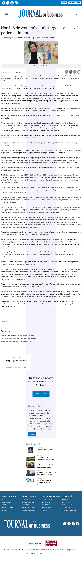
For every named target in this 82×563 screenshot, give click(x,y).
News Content (9, 496)
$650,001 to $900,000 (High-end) (41, 426)
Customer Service (51, 496)
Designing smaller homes (16, 360)
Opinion (4, 510)
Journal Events (67, 505)
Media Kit (44, 510)
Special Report (7, 502)
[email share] (78, 72)
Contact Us (65, 502)
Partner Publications (28, 510)
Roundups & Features (8, 507)
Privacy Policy (66, 507)
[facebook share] (74, 72)
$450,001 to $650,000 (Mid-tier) (41, 424)
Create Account (74, 3)
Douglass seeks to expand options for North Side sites (17, 335)
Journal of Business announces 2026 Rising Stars (44, 482)
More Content (29, 496)
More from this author (14, 367)
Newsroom (25, 505)
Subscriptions (46, 507)
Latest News (5, 321)
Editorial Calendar (48, 499)
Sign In (64, 3)
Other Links (68, 496)
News (3, 499)
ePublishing (52, 554)
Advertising (45, 505)
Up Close (5, 505)
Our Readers (46, 502)
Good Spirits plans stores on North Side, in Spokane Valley (18, 338)
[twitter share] (70, 72)
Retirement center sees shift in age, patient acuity (16, 341)
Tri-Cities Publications (69, 510)
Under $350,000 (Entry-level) (40, 418)
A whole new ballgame (44, 450)
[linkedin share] (66, 72)
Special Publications (28, 507)
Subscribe (41, 393)
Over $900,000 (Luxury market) (41, 429)
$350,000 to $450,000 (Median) (41, 421)
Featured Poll (35, 406)
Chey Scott (18, 72)
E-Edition (25, 499)
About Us (65, 499)
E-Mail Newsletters (28, 502)
